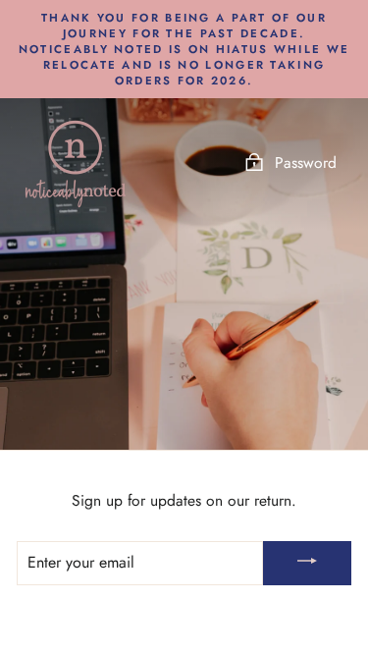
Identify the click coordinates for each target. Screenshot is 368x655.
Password (306, 162)
